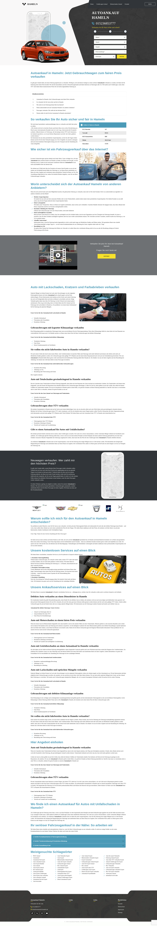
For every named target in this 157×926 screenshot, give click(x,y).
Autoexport (60, 869)
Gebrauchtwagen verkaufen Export (115, 869)
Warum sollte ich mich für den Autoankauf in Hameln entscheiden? (53, 113)
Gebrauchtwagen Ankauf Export (90, 861)
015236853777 (106, 23)
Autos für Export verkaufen (64, 861)
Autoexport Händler (38, 871)
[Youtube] (46, 913)
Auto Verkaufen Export (63, 856)
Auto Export (60, 858)
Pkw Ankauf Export (62, 865)
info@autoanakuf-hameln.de (40, 909)
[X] (37, 913)
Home (92, 4)
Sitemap (120, 912)
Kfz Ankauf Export (38, 869)
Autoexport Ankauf (111, 873)
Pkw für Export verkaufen (112, 871)
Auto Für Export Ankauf (88, 863)
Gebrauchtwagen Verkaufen (113, 863)
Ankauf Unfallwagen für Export (114, 861)
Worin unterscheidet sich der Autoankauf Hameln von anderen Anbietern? (55, 107)
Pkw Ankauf (85, 865)
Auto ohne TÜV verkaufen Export (115, 859)
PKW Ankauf (36, 856)
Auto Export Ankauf (38, 867)
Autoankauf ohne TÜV (63, 873)
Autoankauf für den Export (40, 879)
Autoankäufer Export (62, 867)
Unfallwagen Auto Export (88, 869)
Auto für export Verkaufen (113, 856)
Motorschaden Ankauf (116, 4)
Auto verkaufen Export (39, 861)
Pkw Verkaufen (110, 865)
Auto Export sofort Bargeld (64, 875)
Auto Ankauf (36, 865)
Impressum (121, 909)
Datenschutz (121, 906)
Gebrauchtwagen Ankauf (63, 863)
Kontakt (127, 4)
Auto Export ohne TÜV (88, 867)
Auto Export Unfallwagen (40, 873)
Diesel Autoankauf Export (64, 879)
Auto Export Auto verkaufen (40, 875)
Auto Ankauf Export (87, 856)
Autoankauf (36, 858)
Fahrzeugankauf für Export (64, 871)
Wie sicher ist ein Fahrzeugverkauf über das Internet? (50, 105)
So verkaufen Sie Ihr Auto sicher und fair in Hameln (49, 102)
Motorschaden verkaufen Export (90, 858)
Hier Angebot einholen (36, 375)
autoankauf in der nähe (112, 875)
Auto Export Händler (38, 863)
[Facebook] (32, 913)
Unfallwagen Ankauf (102, 4)
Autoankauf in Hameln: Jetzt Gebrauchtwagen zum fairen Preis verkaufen (55, 99)
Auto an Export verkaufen (112, 867)
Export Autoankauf (87, 859)
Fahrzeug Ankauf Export (112, 858)
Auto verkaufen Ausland (39, 877)
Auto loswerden (37, 881)
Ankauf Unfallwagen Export (64, 877)
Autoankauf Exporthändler (88, 873)
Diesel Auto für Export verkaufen (90, 871)
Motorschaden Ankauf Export (65, 859)
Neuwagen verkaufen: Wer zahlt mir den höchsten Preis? (51, 110)
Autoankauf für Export (39, 859)
